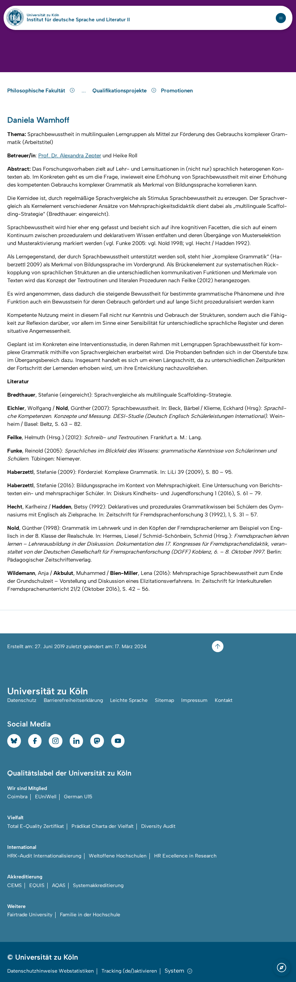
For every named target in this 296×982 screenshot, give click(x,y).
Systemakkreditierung (98, 885)
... (84, 91)
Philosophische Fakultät (36, 90)
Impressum (194, 700)
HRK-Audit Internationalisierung (44, 856)
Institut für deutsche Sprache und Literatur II (78, 20)
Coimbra (17, 797)
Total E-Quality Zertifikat (35, 826)
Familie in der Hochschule (90, 915)
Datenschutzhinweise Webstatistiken (50, 971)
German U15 (78, 797)
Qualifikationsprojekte (120, 90)
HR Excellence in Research (185, 856)
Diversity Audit (158, 826)
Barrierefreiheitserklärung (73, 700)
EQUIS (36, 885)
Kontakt (223, 700)
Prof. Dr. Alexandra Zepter (69, 155)
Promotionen (177, 90)
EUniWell (45, 797)
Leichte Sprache (129, 700)
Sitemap (164, 700)
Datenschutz (21, 700)
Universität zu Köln (55, 15)
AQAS (58, 885)
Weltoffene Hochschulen (118, 856)
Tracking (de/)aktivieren (129, 971)
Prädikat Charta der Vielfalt (102, 826)
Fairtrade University (29, 915)
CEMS (14, 885)
